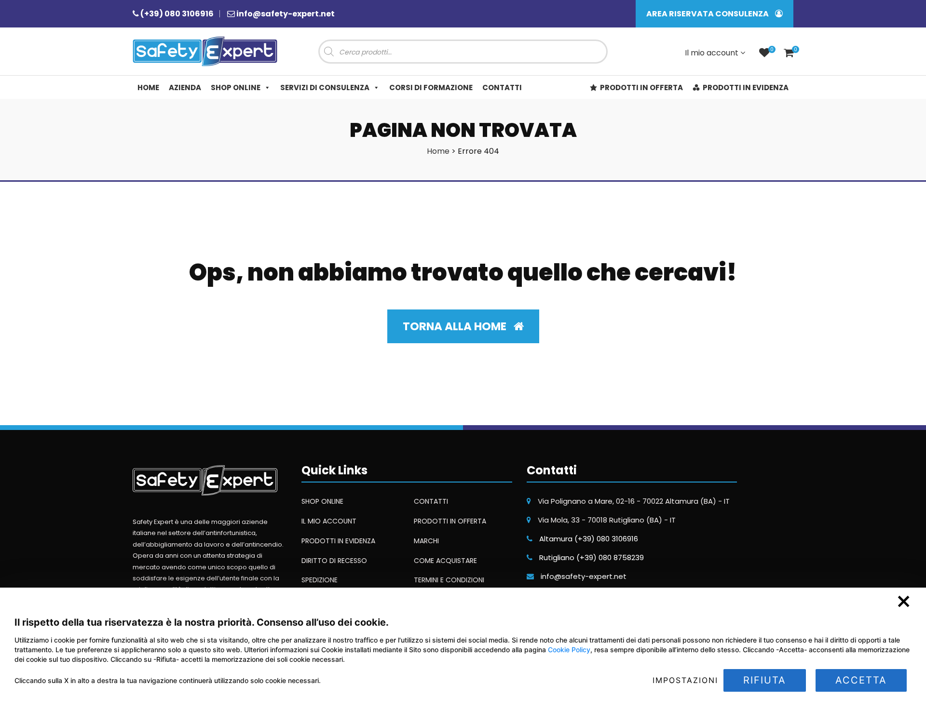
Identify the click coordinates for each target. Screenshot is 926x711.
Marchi (426, 541)
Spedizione (319, 580)
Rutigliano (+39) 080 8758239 (591, 557)
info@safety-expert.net (285, 13)
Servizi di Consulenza (324, 87)
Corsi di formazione (431, 87)
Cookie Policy (569, 649)
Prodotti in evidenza (746, 87)
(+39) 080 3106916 (177, 13)
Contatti (502, 87)
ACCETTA (861, 680)
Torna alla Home (456, 326)
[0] (764, 53)
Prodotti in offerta (641, 87)
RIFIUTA (764, 680)
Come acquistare (445, 560)
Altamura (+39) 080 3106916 (588, 539)
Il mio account (712, 52)
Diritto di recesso (334, 560)
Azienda (185, 87)
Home (148, 87)
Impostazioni (685, 680)
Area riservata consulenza (708, 13)
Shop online (235, 87)
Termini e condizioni (449, 580)
